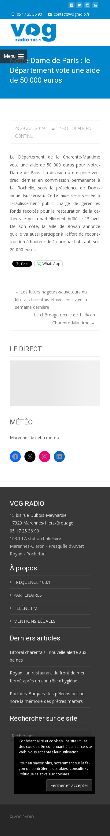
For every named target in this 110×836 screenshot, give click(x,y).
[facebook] (71, 7)
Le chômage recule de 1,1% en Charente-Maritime (64, 318)
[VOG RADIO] (44, 31)
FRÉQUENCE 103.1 (31, 582)
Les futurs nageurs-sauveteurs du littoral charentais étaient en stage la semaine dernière (51, 299)
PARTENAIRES (27, 595)
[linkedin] (95, 7)
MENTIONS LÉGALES (34, 621)
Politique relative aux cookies (44, 774)
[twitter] (79, 7)
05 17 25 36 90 (24, 531)
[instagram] (87, 7)
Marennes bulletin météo (34, 437)
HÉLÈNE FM (25, 608)
